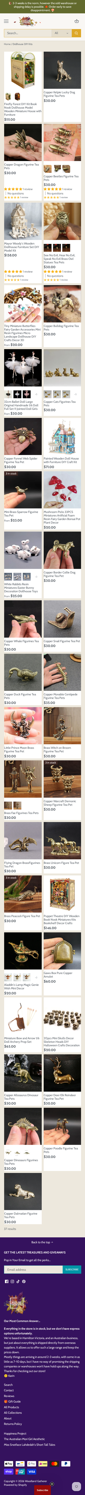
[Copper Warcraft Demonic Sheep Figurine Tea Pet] (62, 779)
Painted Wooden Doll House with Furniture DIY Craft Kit (61, 460)
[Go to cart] (76, 21)
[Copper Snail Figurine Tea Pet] (62, 619)
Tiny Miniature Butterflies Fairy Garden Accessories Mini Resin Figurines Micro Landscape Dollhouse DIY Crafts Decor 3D (22, 333)
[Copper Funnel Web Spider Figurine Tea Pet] (23, 436)
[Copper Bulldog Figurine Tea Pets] (62, 303)
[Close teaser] (52, 1484)
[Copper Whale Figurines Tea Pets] (23, 619)
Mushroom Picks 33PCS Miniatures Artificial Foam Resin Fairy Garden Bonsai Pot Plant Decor (62, 517)
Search (8, 1385)
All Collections (13, 1412)
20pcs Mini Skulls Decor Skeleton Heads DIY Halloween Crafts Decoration (62, 1041)
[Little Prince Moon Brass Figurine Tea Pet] (23, 725)
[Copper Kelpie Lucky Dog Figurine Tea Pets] (62, 70)
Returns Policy (13, 1424)
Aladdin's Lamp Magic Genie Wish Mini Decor (21, 986)
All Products (11, 1407)
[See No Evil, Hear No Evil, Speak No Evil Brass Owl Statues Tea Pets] (62, 221)
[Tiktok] (18, 1281)
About (7, 1418)
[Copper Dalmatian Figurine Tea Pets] (23, 1191)
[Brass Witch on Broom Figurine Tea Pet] (62, 725)
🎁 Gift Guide (12, 1401)
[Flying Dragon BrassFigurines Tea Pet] (23, 840)
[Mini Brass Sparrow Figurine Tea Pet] (23, 490)
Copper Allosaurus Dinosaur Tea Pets (21, 1096)
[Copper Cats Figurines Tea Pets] (62, 367)
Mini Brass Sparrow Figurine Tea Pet (21, 513)
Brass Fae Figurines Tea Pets (21, 813)
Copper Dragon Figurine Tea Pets (21, 166)
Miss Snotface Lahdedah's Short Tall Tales (29, 1444)
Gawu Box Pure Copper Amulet (58, 974)
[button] (42, 1490)
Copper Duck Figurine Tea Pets (20, 696)
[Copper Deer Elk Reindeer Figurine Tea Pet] (62, 1073)
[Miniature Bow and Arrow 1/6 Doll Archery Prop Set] (23, 1016)
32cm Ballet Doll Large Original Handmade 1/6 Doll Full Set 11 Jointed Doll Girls (21, 405)
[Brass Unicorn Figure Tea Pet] (62, 840)
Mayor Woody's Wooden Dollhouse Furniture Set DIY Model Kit (21, 247)
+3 (36, 576)
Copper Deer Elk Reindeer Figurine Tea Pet (60, 1096)
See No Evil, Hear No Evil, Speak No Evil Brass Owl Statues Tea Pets (59, 259)
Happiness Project (15, 1433)
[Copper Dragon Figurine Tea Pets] (23, 142)
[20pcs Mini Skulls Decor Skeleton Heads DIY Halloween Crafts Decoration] (62, 1016)
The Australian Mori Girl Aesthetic (24, 1439)
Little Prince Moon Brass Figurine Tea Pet (19, 749)
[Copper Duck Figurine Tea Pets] (23, 672)
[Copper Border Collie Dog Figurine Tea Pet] (62, 550)
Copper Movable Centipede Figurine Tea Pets (60, 696)
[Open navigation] (6, 21)
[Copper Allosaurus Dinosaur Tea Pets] (23, 1073)
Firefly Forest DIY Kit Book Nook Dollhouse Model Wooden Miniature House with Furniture (23, 109)
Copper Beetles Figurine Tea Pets (61, 178)
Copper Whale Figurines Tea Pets (21, 642)
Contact (9, 1390)
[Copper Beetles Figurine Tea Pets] (62, 142)
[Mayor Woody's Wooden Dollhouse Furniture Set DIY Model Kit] (23, 221)
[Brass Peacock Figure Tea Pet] (23, 894)
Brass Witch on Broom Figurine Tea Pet (57, 749)
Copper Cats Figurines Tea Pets (60, 403)
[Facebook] (6, 1281)
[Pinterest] (24, 1281)
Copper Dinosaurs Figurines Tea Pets (21, 1161)
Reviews (9, 1396)
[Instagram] (12, 1281)
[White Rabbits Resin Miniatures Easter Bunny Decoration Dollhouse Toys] (23, 550)
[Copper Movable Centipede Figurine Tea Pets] (62, 672)
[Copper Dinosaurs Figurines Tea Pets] (23, 1126)
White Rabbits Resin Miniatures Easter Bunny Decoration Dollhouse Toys (21, 587)
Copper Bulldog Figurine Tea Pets (61, 327)
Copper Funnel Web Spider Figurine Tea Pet (20, 460)
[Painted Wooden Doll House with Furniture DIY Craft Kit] (62, 436)
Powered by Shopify (15, 1484)
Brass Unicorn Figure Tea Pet (61, 863)
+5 (36, 394)
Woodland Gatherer (36, 1481)
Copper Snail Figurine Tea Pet (62, 641)
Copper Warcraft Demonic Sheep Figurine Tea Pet (60, 803)
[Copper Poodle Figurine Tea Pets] (62, 1126)
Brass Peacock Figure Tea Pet (22, 916)
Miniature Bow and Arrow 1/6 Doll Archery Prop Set (21, 1040)
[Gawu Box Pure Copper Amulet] (62, 951)
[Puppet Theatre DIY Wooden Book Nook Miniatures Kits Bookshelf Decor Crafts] (62, 894)
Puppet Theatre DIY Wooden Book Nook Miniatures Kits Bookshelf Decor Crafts (61, 919)
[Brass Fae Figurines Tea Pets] (23, 779)
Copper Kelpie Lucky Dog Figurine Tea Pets (59, 94)
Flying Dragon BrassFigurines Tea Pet (22, 864)
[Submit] (76, 33)
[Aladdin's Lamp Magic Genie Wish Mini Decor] (23, 951)
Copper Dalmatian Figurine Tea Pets (20, 1215)
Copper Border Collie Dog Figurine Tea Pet (60, 574)
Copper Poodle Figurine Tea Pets (61, 1150)
